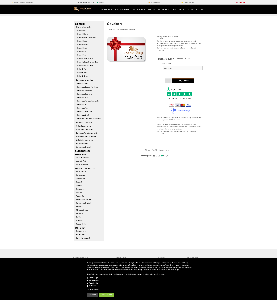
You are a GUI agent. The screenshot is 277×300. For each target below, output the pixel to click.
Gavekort (79, 220)
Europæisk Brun (82, 97)
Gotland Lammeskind (83, 126)
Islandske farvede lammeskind (87, 62)
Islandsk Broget (82, 44)
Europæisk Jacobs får (84, 90)
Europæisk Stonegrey (84, 111)
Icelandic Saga (82, 72)
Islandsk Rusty (82, 48)
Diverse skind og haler (84, 199)
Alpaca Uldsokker (82, 164)
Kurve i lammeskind (83, 238)
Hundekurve (80, 189)
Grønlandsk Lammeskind (84, 129)
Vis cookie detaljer (93, 289)
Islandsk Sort (81, 55)
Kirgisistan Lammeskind (84, 122)
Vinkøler (79, 192)
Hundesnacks (81, 231)
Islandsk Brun (82, 41)
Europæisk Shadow (84, 115)
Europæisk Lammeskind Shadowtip (89, 118)
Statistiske (93, 286)
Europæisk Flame (83, 108)
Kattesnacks (80, 234)
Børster (78, 217)
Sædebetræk (80, 178)
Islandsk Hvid (81, 51)
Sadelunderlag (81, 224)
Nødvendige (93, 278)
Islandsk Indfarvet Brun (85, 65)
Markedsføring (94, 280)
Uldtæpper (79, 213)
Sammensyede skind (83, 147)
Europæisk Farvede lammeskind (88, 101)
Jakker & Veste (81, 161)
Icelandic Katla (82, 69)
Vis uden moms (164, 150)
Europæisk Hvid (82, 104)
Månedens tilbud (122, 9)
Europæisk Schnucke (84, 94)
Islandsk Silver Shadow (85, 58)
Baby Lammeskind (82, 143)
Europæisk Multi (82, 83)
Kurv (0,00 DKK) (197, 9)
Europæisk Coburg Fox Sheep (87, 87)
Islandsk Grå (81, 30)
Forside (110, 29)
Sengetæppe (80, 175)
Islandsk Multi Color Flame (86, 37)
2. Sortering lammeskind (84, 140)
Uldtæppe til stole (82, 210)
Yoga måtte (80, 196)
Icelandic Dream (83, 76)
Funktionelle (93, 283)
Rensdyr (79, 206)
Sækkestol (79, 185)
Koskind (79, 182)
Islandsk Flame (82, 34)
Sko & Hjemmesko (82, 157)
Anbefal (154, 150)
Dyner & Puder (81, 171)
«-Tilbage (147, 150)
